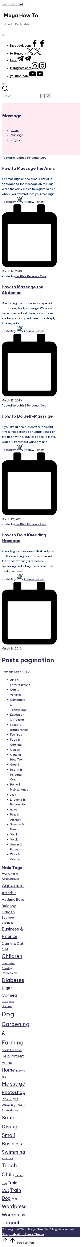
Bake (20, 899)
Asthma (9, 899)
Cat (20, 943)
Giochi (14, 764)
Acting (15, 873)
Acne (6, 873)
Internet (20, 1070)
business (7, 922)
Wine (14, 1198)
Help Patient (13, 1056)
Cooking (7, 968)
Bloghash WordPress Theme (23, 1234)
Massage (13, 1083)
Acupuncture (10, 879)
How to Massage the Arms (28, 168)
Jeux (13, 794)
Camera (9, 943)
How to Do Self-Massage (27, 416)
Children (12, 956)
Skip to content (12, 4)
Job (4, 1076)
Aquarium (13, 885)
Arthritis (9, 892)
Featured (16, 734)
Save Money (10, 1110)
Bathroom (8, 917)
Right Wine (18, 1105)
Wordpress (14, 1206)
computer (8, 963)
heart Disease (12, 1050)
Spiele (14, 839)
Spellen (15, 834)
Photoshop (13, 1092)
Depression (9, 973)
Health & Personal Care (30, 157)
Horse (8, 1070)
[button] (43, 96)
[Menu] (3, 34)
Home (7, 1062)
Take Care (7, 1158)
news (13, 809)
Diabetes (13, 980)
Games (15, 750)
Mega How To (21, 15)
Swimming (13, 1152)
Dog (8, 1014)
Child (5, 949)
